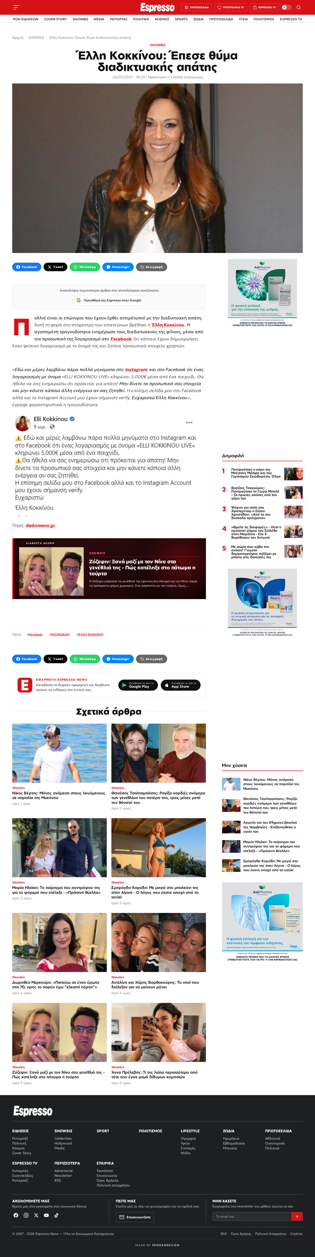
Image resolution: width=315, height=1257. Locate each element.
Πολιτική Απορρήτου (270, 1233)
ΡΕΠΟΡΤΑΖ (118, 19)
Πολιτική (19, 1143)
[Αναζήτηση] (298, 7)
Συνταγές (188, 1148)
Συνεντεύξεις (22, 1175)
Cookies (297, 1233)
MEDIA (99, 19)
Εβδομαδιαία (234, 1143)
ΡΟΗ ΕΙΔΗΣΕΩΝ (25, 19)
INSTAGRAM (60, 634)
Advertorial (63, 1170)
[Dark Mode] (287, 7)
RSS (57, 1180)
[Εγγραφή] (297, 1216)
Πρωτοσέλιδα (278, 1131)
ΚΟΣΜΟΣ (162, 19)
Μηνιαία (230, 1148)
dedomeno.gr (40, 525)
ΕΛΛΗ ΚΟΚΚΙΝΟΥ (91, 634)
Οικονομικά (275, 1143)
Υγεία (185, 1143)
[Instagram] (26, 1215)
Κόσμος (18, 1148)
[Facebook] (16, 1215)
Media (59, 1148)
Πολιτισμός (150, 1131)
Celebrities (63, 1138)
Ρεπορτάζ (20, 1138)
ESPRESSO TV (291, 19)
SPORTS (181, 19)
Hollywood (63, 1143)
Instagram (136, 369)
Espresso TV (24, 1163)
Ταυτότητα (105, 1170)
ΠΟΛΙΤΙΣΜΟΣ (263, 19)
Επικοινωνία (107, 1175)
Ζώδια (229, 1131)
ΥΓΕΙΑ (243, 19)
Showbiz (63, 1131)
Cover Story (21, 1153)
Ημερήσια (231, 1138)
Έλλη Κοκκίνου (168, 324)
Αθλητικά (272, 1138)
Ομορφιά (188, 1138)
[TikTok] (56, 1215)
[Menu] (16, 7)
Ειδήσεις (20, 1131)
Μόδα (185, 1153)
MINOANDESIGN (166, 1245)
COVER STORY (55, 19)
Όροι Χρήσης (107, 1180)
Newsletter (63, 1175)
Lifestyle (190, 1131)
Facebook (121, 339)
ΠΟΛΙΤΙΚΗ (141, 19)
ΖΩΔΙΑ (198, 19)
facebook (35, 634)
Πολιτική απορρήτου (113, 1185)
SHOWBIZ (80, 19)
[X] (36, 1215)
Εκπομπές (20, 1170)
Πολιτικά (272, 1148)
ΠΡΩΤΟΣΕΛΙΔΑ (221, 19)
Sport (103, 1131)
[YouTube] (46, 1215)
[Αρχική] (33, 1111)
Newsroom (157, 77)
